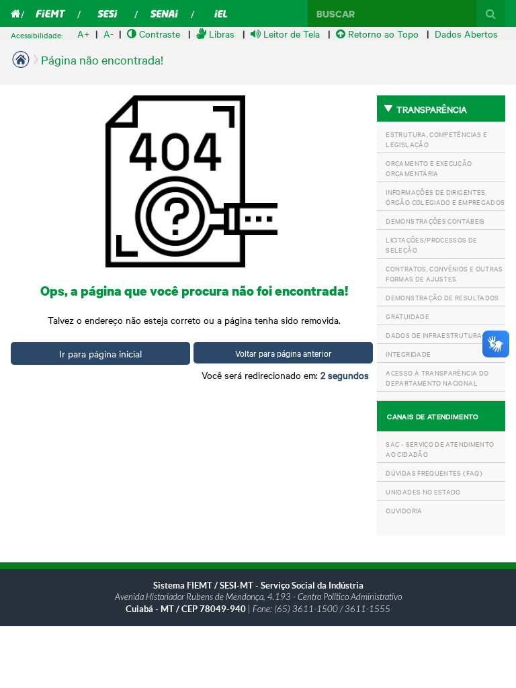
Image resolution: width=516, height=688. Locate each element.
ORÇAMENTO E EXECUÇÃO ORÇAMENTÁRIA (429, 168)
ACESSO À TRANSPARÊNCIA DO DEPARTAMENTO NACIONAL (437, 378)
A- (108, 33)
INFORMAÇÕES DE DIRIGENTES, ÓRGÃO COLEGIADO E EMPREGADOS (445, 197)
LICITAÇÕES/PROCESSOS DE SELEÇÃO (431, 244)
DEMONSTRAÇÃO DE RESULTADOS (442, 297)
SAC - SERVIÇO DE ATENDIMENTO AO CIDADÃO (440, 449)
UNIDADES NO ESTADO (423, 491)
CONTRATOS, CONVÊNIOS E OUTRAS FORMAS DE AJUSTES (444, 273)
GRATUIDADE (407, 316)
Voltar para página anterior (283, 353)
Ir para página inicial (100, 353)
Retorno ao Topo (383, 33)
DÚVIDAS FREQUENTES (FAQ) (434, 473)
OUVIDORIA (404, 510)
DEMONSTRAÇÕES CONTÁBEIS (435, 221)
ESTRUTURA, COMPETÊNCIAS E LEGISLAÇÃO (436, 139)
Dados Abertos (466, 33)
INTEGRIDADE (408, 354)
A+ (83, 33)
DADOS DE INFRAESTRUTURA (434, 335)
